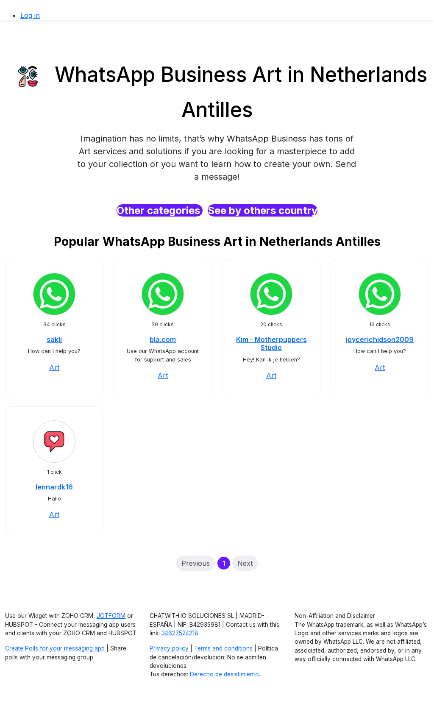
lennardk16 (54, 487)
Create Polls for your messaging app (55, 648)
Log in (30, 15)
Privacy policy (169, 648)
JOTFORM (111, 615)
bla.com (163, 339)
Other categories (160, 210)
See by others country (262, 210)
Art (54, 367)
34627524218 (179, 633)
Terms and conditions (223, 648)
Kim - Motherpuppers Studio (271, 343)
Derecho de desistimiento (224, 674)
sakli (54, 339)
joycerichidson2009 (380, 339)
